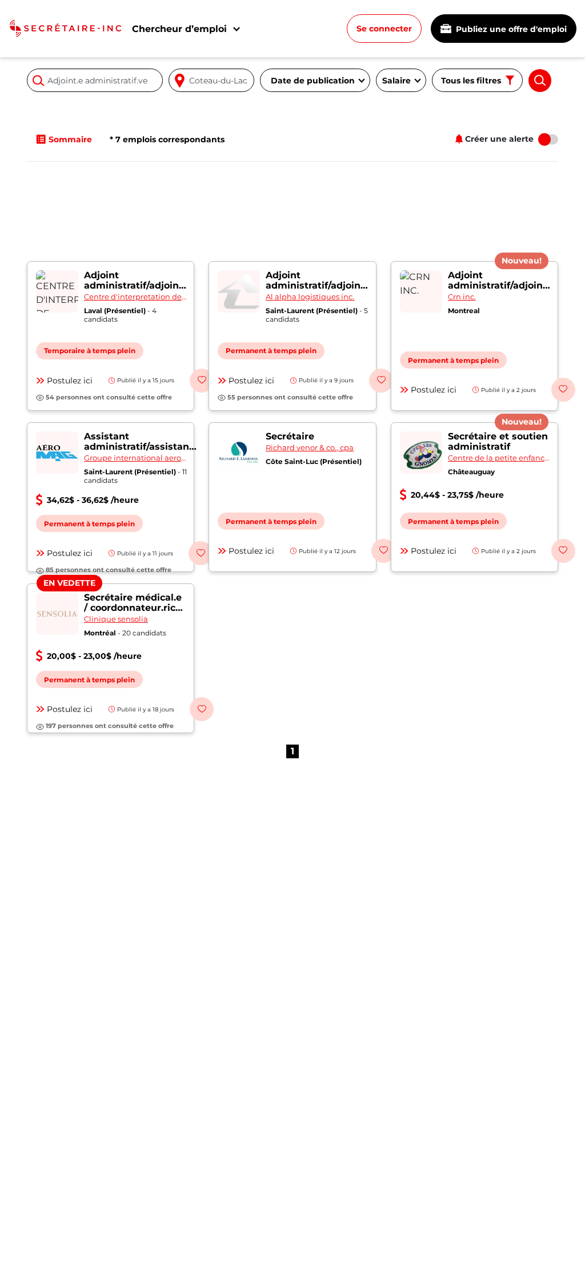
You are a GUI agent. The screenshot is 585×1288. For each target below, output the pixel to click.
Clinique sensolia (116, 618)
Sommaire (70, 139)
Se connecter (384, 28)
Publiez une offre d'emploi (510, 29)
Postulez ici (70, 380)
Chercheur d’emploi (179, 28)
